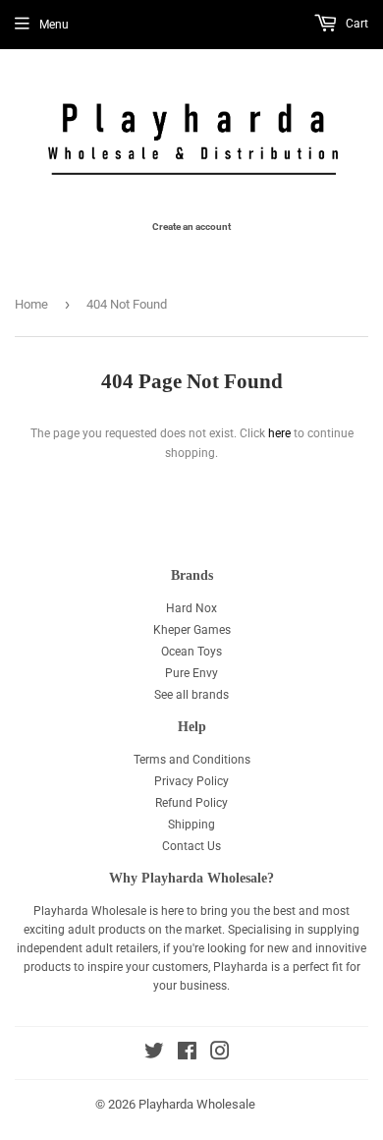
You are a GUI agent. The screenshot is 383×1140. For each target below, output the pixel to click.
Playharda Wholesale (196, 1104)
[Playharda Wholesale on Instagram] (220, 1054)
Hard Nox (191, 608)
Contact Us (191, 846)
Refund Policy (191, 803)
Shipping (191, 824)
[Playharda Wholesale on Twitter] (154, 1054)
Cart (355, 23)
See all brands (191, 695)
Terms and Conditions (192, 760)
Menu (54, 24)
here (279, 433)
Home (31, 304)
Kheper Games (192, 630)
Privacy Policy (191, 781)
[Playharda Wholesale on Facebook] (187, 1054)
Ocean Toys (191, 651)
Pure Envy (191, 673)
